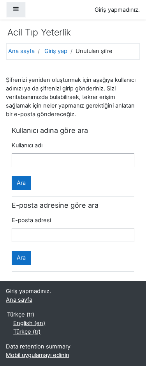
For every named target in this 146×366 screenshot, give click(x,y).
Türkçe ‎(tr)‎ (20, 314)
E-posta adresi (31, 220)
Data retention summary (38, 346)
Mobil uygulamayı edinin (37, 355)
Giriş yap (55, 51)
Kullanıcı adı (27, 145)
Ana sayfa (21, 51)
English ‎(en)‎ (29, 323)
